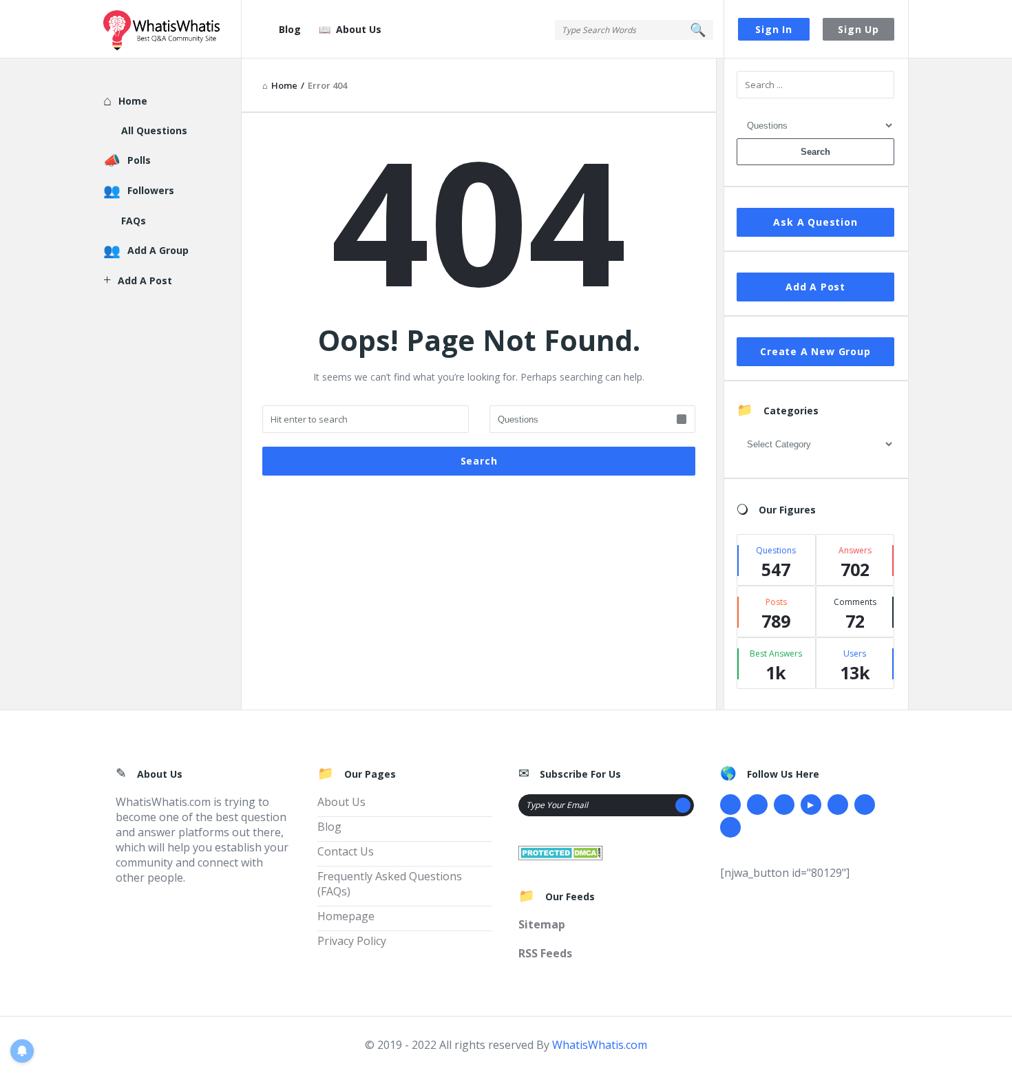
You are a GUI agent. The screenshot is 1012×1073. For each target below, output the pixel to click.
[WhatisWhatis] (172, 29)
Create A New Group (815, 351)
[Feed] (730, 827)
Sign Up (858, 29)
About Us (358, 29)
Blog (290, 29)
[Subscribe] (683, 805)
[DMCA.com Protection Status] (560, 851)
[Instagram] (837, 804)
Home (132, 100)
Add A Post (815, 286)
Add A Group (158, 250)
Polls (139, 160)
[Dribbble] (784, 804)
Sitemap (541, 924)
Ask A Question (815, 222)
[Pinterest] (864, 804)
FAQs (133, 220)
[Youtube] (811, 804)
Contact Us (345, 851)
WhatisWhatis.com (599, 1044)
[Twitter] (757, 804)
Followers (150, 190)
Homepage (346, 916)
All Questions (154, 130)
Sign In (773, 29)
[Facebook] (730, 804)
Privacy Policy (351, 940)
